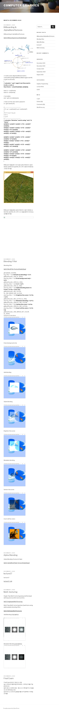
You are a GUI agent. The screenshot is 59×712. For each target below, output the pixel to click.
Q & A (38, 89)
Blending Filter (10, 261)
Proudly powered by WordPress (11, 708)
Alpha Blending (11, 555)
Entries (40, 101)
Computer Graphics (21, 5)
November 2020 (41, 66)
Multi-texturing (10, 592)
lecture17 (8, 573)
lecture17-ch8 (8, 581)
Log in (38, 98)
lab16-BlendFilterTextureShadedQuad (15, 269)
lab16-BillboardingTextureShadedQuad (15, 38)
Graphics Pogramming (42, 83)
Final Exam (9, 678)
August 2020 (40, 74)
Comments (41, 104)
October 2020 (40, 68)
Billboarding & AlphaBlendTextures (45, 36)
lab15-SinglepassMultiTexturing (13, 601)
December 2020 (41, 63)
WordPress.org (41, 107)
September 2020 (41, 71)
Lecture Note (40, 86)
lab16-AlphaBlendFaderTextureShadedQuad (17, 563)
